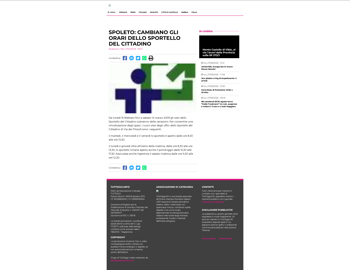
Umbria (184, 12)
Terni (132, 12)
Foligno (143, 12)
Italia (194, 12)
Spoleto (154, 12)
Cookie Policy (225, 238)
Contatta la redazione (213, 202)
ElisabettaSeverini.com (122, 260)
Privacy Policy (209, 238)
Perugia (123, 12)
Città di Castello (169, 12)
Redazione (114, 49)
